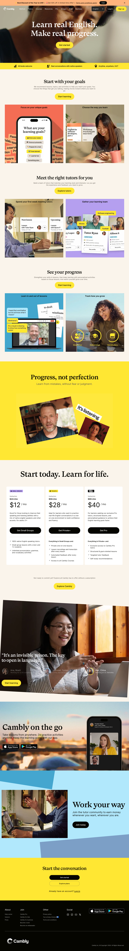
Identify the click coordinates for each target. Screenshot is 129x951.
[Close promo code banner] (124, 2)
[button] (22, 671)
